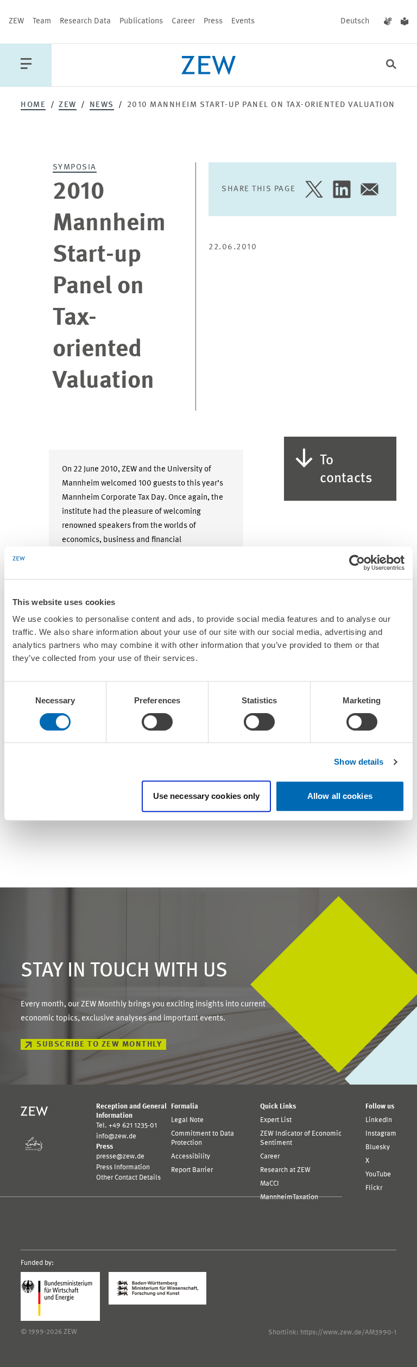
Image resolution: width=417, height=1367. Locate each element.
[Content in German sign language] (388, 21)
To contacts (346, 469)
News (102, 105)
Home (33, 105)
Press (213, 21)
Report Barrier (192, 1170)
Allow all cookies (339, 796)
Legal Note (187, 1120)
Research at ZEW (285, 1170)
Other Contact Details (128, 1177)
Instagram (380, 1133)
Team (42, 21)
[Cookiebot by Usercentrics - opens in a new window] (357, 563)
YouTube (378, 1174)
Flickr (373, 1188)
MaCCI (269, 1183)
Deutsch (355, 21)
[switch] (157, 721)
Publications (141, 21)
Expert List (276, 1120)
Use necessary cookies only (206, 796)
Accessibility (190, 1156)
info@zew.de (116, 1136)
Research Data (85, 21)
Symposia (75, 167)
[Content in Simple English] (404, 21)
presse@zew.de (120, 1156)
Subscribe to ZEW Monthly (99, 1045)
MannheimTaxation (289, 1197)
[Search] (391, 65)
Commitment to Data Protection (202, 1138)
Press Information (123, 1167)
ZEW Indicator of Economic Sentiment (301, 1138)
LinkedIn (378, 1120)
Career (183, 21)
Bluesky (377, 1147)
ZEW (16, 21)
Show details (358, 761)
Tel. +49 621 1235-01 (126, 1125)
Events (243, 21)
